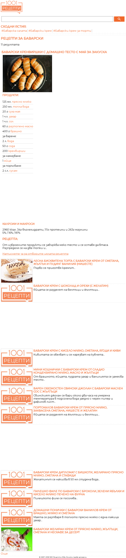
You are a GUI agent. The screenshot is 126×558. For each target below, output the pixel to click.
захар (12, 116)
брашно (16, 131)
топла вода (21, 106)
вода (10, 141)
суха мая (14, 111)
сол (11, 121)
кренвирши (16, 151)
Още (4, 553)
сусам (13, 170)
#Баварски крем (40, 30)
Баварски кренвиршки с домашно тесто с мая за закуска (54, 52)
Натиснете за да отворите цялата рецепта (35, 253)
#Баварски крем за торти (72, 30)
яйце (7, 160)
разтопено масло (21, 126)
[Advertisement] (63, 199)
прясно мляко (21, 101)
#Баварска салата (14, 30)
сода (12, 146)
